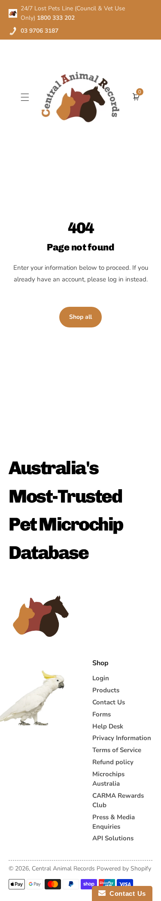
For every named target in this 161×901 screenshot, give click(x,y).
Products (105, 690)
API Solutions (113, 838)
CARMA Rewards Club (118, 800)
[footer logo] (41, 616)
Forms (101, 714)
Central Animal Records (63, 868)
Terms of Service (116, 750)
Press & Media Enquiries (113, 822)
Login (100, 678)
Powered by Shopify (124, 868)
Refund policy (113, 762)
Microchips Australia (108, 779)
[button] (25, 97)
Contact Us (108, 702)
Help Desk (107, 726)
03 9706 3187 (39, 31)
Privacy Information (121, 738)
